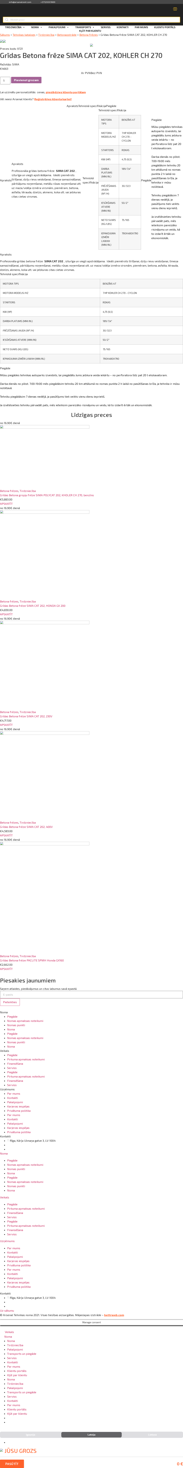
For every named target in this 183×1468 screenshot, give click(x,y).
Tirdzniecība (13, 27)
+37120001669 (48, 2)
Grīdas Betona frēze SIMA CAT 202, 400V (26, 826)
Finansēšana (15, 1063)
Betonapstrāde (66, 34)
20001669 (17, 1149)
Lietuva (152, 1434)
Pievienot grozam (26, 80)
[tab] (91, 1153)
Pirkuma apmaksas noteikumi (26, 1059)
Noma (35, 27)
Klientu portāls (164, 27)
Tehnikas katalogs (24, 34)
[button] (6, 503)
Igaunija (30, 1434)
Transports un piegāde (21, 1353)
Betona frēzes (88, 34)
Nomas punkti (16, 1025)
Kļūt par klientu (90, 30)
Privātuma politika (19, 1110)
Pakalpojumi (57, 27)
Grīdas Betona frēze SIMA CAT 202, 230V (26, 716)
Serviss (105, 27)
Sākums (5, 34)
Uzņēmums (7, 1241)
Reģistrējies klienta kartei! (53, 99)
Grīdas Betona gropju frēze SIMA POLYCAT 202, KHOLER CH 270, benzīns (47, 495)
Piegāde (12, 1016)
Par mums (141, 27)
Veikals (4, 1197)
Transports (83, 27)
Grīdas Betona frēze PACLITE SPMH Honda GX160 (32, 960)
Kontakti (122, 27)
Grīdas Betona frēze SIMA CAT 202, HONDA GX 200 (32, 605)
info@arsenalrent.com (20, 2)
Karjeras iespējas (18, 1106)
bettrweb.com (114, 1315)
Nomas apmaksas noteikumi (25, 1020)
